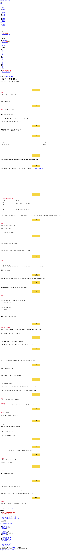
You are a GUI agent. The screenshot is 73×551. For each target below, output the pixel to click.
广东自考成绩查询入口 (5, 40)
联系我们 (4, 549)
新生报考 (3, 18)
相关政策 (3, 8)
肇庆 (2, 66)
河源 (2, 58)
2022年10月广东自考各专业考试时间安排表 (8, 514)
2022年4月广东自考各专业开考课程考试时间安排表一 (10, 517)
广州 (2, 49)
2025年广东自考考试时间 (5, 538)
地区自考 (3, 9)
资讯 (1, 3)
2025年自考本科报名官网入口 (6, 545)
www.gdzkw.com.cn (12, 547)
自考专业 (3, 14)
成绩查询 (3, 7)
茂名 (2, 57)
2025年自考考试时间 (5, 41)
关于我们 (1, 549)
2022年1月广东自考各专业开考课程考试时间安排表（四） (10, 518)
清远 (2, 61)
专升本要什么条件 (4, 74)
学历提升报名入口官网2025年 (6, 537)
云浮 (2, 67)
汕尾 (2, 63)
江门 (2, 65)
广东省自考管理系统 (5, 34)
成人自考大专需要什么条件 (6, 72)
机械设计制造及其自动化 (5, 533)
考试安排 (12, 76)
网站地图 (7, 549)
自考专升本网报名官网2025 (6, 540)
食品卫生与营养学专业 (5, 526)
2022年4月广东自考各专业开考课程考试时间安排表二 (10, 516)
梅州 (2, 64)
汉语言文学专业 (4, 527)
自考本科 (3, 13)
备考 (1, 22)
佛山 (2, 54)
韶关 (2, 56)
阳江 (2, 62)
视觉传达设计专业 (4, 532)
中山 (2, 55)
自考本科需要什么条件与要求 (6, 71)
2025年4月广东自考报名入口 (6, 544)
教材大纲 (3, 21)
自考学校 (3, 12)
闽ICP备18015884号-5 (12, 549)
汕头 (2, 53)
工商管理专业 (4, 528)
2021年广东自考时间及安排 (9, 508)
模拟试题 (3, 25)
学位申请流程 (4, 45)
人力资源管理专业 (4, 531)
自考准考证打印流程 (5, 42)
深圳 (2, 50)
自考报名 (3, 19)
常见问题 (3, 20)
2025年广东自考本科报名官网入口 (7, 70)
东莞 (2, 51)
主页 (7, 76)
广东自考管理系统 (3, 523)
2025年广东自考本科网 (5, 541)
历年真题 (3, 24)
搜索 (1, 2)
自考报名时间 (4, 33)
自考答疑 (3, 15)
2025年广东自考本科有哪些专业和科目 (8, 543)
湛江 (2, 59)
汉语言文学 (3, 534)
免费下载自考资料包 (9, 523)
